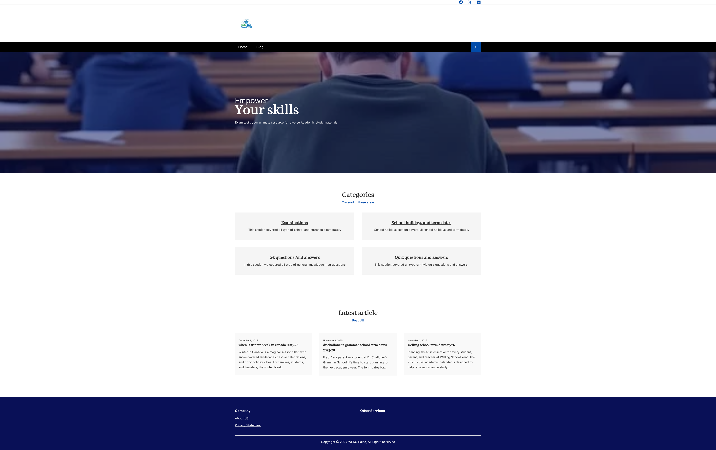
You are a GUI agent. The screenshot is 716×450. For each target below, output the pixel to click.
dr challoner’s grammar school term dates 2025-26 (355, 348)
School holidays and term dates (421, 223)
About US (242, 418)
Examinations (294, 223)
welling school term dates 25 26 (431, 345)
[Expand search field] (476, 47)
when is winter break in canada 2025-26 (268, 345)
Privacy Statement (248, 425)
